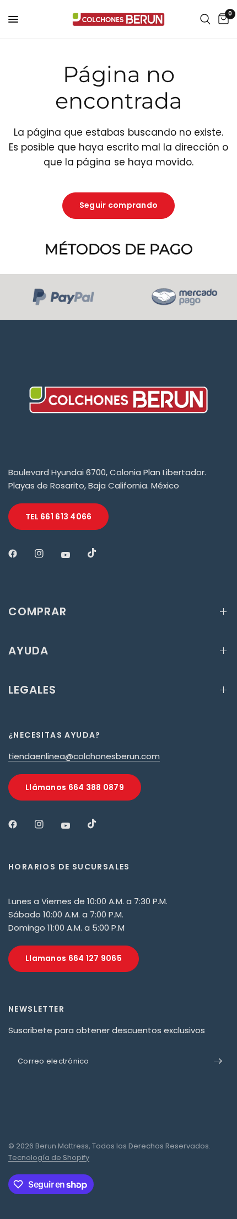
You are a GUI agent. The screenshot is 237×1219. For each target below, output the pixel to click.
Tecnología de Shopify (48, 1157)
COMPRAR (37, 611)
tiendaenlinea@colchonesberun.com (84, 756)
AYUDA (28, 650)
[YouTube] (73, 555)
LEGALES (32, 689)
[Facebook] (20, 553)
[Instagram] (47, 553)
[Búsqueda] (205, 19)
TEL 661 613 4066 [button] (58, 516)
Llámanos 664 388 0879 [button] (74, 787)
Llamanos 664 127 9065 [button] (73, 958)
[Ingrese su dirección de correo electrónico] (218, 1061)
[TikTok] (100, 553)
